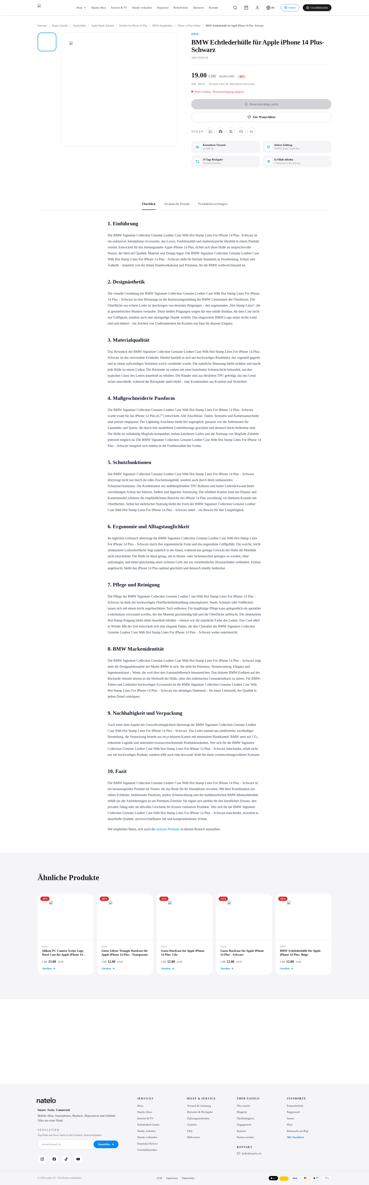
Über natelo (243, 1105)
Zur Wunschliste (264, 117)
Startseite (42, 25)
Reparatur (162, 7)
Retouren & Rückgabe (200, 1112)
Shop (79, 7)
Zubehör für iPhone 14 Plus (133, 25)
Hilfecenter (193, 1137)
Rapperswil (293, 1112)
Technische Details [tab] (177, 204)
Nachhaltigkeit (245, 1118)
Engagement (244, 1124)
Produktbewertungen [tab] (212, 204)
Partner (292, 7)
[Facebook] (54, 1159)
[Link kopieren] (251, 131)
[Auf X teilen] (231, 131)
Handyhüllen (79, 25)
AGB (159, 1178)
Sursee (290, 1118)
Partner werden (245, 1137)
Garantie (192, 1124)
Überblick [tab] (148, 204)
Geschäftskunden (319, 7)
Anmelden (104, 1144)
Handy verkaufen (142, 7)
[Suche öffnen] (235, 8)
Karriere (241, 1131)
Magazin (242, 1112)
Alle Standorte (295, 1137)
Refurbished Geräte (148, 1124)
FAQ (189, 1131)
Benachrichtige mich (264, 104)
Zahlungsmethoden (198, 1118)
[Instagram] (42, 1159)
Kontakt (213, 7)
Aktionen (198, 7)
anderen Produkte (168, 829)
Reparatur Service (147, 1143)
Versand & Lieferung (199, 1105)
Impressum (172, 1178)
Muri (290, 1124)
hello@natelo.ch (251, 1153)
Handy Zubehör (60, 25)
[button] (270, 8)
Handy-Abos (98, 7)
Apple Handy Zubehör (102, 25)
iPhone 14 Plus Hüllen (189, 25)
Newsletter (49, 1130)
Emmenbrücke (295, 1105)
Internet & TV (119, 7)
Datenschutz (188, 1178)
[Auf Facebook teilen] (220, 131)
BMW (195, 34)
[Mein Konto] (257, 8)
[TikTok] (66, 1159)
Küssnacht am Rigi (298, 1131)
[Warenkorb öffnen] (246, 8)
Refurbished (181, 7)
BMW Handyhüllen (162, 25)
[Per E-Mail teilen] (241, 131)
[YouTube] (78, 1159)
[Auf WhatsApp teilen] (210, 131)
